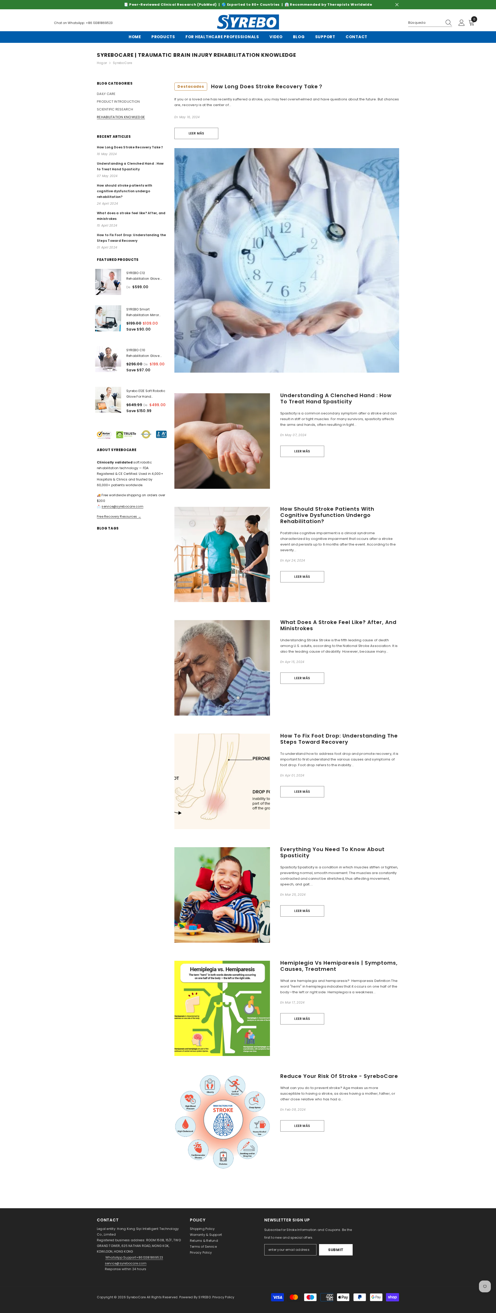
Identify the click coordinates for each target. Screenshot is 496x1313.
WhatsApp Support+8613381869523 (134, 1257)
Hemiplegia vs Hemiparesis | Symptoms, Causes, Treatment (339, 966)
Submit (336, 1249)
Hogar (102, 63)
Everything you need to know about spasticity (332, 852)
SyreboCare (137, 1297)
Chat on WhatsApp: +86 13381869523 (83, 23)
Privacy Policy (201, 1252)
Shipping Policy (202, 1229)
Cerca (397, 5)
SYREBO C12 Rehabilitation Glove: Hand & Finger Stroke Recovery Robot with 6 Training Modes (144, 276)
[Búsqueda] (430, 23)
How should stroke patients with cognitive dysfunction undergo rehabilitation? (327, 515)
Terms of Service (203, 1246)
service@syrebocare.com (122, 506)
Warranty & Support (206, 1234)
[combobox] (425, 23)
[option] (248, 4)
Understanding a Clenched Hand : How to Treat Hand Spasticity (336, 398)
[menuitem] (132, 94)
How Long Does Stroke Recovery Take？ (250, 86)
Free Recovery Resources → (119, 516)
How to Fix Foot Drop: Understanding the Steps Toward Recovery (339, 739)
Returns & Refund (204, 1240)
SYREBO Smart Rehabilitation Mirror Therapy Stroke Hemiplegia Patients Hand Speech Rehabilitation (142, 312)
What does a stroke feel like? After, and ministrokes (338, 625)
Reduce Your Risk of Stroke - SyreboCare (339, 1076)
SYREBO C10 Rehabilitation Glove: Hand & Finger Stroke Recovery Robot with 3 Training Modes (144, 353)
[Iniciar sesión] (462, 23)
